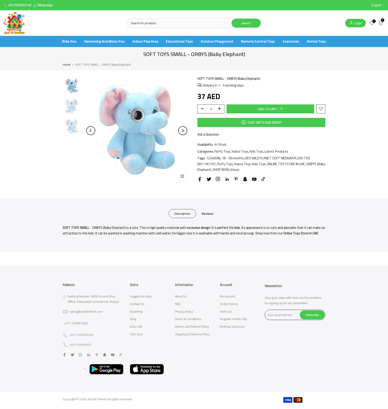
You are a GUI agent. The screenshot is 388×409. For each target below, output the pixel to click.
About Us (181, 296)
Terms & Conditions (188, 319)
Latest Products (276, 151)
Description (182, 213)
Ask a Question (208, 134)
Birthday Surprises (232, 326)
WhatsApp (45, 5)
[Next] (182, 130)
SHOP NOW (221, 169)
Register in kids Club (233, 319)
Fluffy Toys (222, 151)
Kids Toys (256, 151)
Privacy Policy (184, 311)
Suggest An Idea (141, 296)
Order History (229, 304)
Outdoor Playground (217, 41)
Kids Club (136, 326)
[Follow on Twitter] (209, 179)
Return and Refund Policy (192, 326)
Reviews (208, 213)
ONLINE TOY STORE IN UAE (286, 163)
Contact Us (137, 304)
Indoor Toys (240, 151)
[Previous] (90, 130)
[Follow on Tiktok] (263, 179)
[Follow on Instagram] (218, 179)
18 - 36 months (233, 158)
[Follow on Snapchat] (245, 179)
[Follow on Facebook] (199, 179)
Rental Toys (316, 41)
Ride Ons (69, 41)
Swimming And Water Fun (104, 41)
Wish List (225, 311)
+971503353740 (19, 5)
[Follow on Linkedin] (227, 179)
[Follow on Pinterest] (236, 179)
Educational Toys (179, 41)
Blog (133, 319)
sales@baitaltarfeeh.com (86, 311)
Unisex (234, 169)
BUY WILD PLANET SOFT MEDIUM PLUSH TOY (277, 158)
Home (67, 64)
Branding (136, 311)
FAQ (177, 304)
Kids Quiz (136, 334)
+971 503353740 (81, 335)
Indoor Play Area (145, 41)
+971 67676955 (80, 345)
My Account (227, 296)
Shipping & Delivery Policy (192, 334)
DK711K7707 (206, 163)
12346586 (213, 158)
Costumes (291, 41)
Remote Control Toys (258, 41)
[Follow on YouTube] (254, 179)
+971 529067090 (76, 323)
